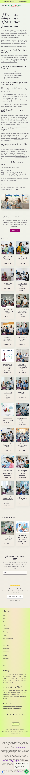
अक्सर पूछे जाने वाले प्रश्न (8, 638)
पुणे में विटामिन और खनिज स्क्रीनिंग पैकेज (8, 419)
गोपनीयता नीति (15, 731)
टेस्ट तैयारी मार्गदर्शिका (7, 635)
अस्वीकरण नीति (6, 648)
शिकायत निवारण (6, 658)
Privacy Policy (15, 761)
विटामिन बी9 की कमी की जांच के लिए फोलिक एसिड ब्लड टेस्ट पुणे (22, 312)
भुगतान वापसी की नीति (8, 731)
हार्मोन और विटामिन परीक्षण (22, 393)
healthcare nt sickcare (15, 729)
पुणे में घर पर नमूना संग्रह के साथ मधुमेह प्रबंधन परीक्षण (22, 539)
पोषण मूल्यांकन (13, 37)
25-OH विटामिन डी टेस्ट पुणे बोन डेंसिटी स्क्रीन (22, 285)
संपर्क (4, 618)
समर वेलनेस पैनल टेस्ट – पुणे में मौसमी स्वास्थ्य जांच (7, 538)
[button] (3, 5)
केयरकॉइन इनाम (6, 645)
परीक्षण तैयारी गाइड (18, 139)
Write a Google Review (15, 597)
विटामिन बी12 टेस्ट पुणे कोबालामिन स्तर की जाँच (22, 258)
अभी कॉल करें (15, 230)
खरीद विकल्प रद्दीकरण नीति (15, 733)
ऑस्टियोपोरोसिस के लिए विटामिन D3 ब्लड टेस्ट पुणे (8, 311)
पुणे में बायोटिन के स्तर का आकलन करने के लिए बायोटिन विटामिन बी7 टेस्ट (8, 366)
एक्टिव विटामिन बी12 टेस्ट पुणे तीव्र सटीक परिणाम (7, 445)
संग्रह (4, 615)
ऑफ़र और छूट (5, 632)
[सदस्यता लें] (25, 573)
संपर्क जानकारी (26, 731)
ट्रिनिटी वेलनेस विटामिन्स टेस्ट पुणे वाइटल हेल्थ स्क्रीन (7, 339)
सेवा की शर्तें (21, 731)
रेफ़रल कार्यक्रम (6, 642)
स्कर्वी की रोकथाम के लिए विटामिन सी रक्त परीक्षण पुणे (22, 472)
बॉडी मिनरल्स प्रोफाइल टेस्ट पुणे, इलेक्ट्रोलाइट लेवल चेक (22, 366)
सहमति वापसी (5, 662)
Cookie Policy (19, 771)
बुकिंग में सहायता (6, 628)
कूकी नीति (5, 655)
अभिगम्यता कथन (6, 652)
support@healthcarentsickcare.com (10, 760)
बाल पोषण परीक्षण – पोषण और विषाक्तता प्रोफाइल (22, 445)
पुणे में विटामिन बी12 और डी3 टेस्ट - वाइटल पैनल (7, 258)
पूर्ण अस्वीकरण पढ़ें (17, 189)
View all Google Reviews (15, 600)
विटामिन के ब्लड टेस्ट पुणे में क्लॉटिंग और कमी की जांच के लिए (8, 472)
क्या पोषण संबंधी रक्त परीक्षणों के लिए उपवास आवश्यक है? (14, 174)
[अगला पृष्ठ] (19, 512)
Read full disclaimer (20, 747)
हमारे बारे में (5, 625)
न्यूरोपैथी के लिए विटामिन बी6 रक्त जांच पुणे (22, 498)
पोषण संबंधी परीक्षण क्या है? (7, 170)
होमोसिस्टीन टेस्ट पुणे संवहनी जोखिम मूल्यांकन (22, 339)
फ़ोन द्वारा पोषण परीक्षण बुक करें (19, 47)
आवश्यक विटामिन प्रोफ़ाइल (8, 284)
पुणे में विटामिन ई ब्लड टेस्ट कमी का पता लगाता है (8, 394)
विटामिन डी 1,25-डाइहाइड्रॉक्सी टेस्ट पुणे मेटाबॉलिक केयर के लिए (8, 499)
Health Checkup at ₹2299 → (20, 765)
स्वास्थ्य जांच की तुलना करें (21, 157)
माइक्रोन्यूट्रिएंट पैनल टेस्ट (22, 419)
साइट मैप (4, 665)
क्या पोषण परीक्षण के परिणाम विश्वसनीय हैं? (10, 176)
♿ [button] (2, 772)
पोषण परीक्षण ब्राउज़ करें (6, 47)
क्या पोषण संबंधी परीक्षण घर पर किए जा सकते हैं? (12, 172)
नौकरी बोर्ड (5, 622)
